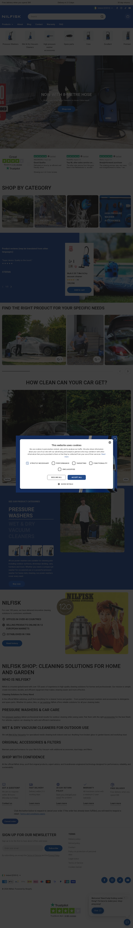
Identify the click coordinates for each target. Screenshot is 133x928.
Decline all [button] (56, 477)
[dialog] (66, 464)
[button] (66, 484)
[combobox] (109, 442)
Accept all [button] (77, 477)
